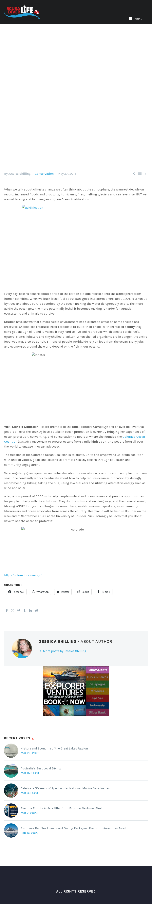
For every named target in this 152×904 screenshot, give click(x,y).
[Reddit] (36, 610)
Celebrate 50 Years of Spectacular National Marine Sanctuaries (65, 788)
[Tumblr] (24, 610)
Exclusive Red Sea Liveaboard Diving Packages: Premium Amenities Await (73, 828)
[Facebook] (6, 610)
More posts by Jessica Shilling (64, 651)
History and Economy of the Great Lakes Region (54, 748)
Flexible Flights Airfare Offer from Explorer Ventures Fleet (62, 808)
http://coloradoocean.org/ (23, 575)
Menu (138, 19)
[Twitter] (12, 610)
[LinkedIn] (30, 610)
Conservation (44, 173)
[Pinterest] (18, 610)
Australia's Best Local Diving (41, 768)
